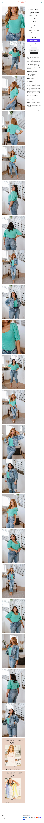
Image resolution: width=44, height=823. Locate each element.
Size (34, 25)
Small (31, 27)
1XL (38, 30)
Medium (36, 27)
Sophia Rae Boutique (29, 813)
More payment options (33, 43)
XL (34, 30)
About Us (3, 818)
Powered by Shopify (26, 815)
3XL (36, 32)
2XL (32, 32)
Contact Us (4, 817)
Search (3, 813)
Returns (3, 815)
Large (30, 30)
